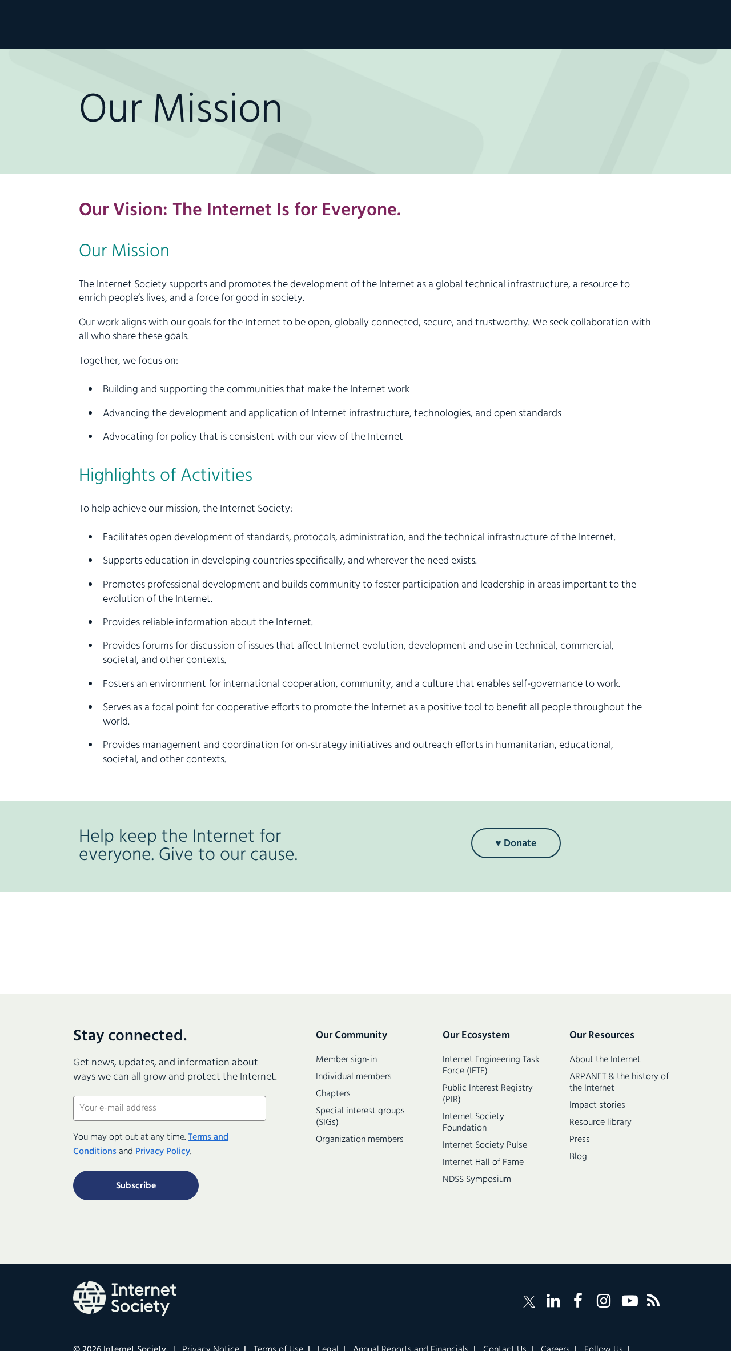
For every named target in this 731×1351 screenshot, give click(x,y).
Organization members (360, 1139)
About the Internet (605, 1059)
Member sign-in (346, 1059)
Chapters (333, 1094)
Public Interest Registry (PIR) (488, 1094)
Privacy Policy (162, 1151)
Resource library (600, 1122)
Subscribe (136, 1186)
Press (579, 1139)
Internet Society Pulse (485, 1145)
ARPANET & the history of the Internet (619, 1082)
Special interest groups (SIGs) (360, 1117)
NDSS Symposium (477, 1179)
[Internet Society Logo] (124, 1298)
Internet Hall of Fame (483, 1162)
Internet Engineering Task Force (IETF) (491, 1065)
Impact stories (597, 1105)
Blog (578, 1156)
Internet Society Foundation (473, 1122)
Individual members (354, 1076)
